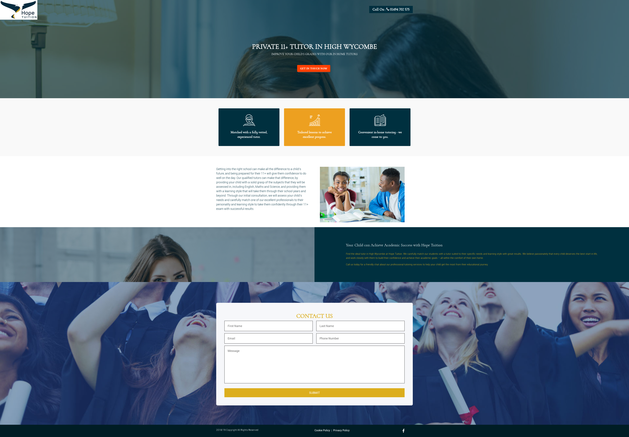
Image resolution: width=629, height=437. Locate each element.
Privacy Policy (341, 430)
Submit (314, 392)
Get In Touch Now (313, 68)
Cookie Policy (322, 430)
